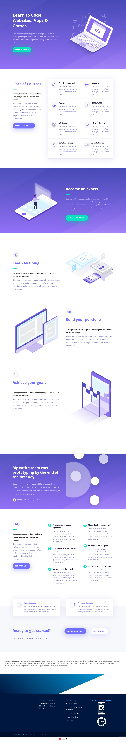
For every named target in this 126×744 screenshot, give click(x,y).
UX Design (63, 123)
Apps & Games (97, 143)
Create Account (74, 631)
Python (62, 103)
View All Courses (23, 126)
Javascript (95, 83)
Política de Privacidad (72, 713)
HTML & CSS (96, 103)
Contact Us (20, 566)
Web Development (67, 83)
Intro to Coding (98, 123)
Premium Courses (85, 603)
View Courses (21, 50)
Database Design (66, 143)
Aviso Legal (69, 721)
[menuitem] (63, 739)
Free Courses (30, 603)
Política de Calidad (71, 704)
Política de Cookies (72, 717)
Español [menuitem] (64, 739)
